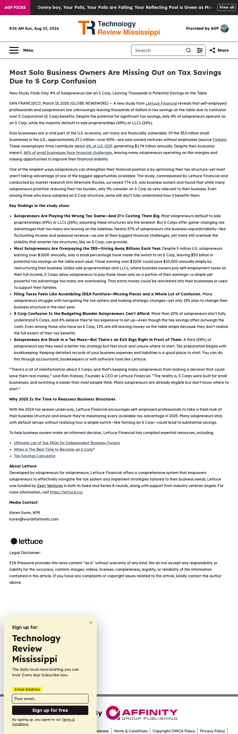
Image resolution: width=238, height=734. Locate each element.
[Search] (188, 50)
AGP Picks (15, 7)
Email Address (27, 689)
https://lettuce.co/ (66, 492)
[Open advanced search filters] (199, 50)
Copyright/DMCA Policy (173, 731)
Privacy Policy (212, 731)
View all (226, 7)
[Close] (91, 622)
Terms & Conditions (131, 731)
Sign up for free (50, 710)
